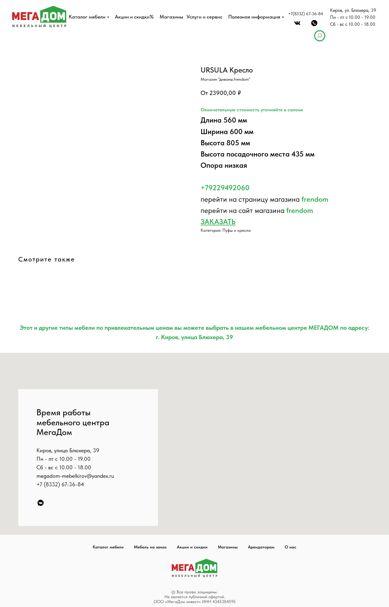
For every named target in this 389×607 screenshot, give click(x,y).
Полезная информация (254, 17)
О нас (290, 547)
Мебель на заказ (150, 547)
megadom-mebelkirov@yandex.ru (75, 476)
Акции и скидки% (134, 17)
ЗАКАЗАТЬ (218, 221)
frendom (314, 199)
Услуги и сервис (204, 17)
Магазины (171, 17)
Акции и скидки (192, 547)
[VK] (40, 503)
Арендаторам (261, 547)
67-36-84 (72, 484)
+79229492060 (225, 187)
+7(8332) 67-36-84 (305, 13)
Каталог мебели (87, 17)
